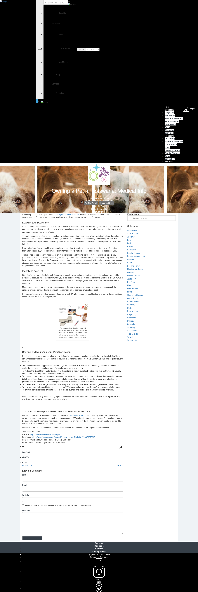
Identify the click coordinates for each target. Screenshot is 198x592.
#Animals (26, 451)
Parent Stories (133, 301)
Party (167, 127)
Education (170, 115)
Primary (130, 320)
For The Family (104, 198)
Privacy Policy (99, 551)
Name (25, 474)
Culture (130, 246)
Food (167, 147)
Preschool (131, 317)
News (129, 291)
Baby (167, 156)
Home (168, 107)
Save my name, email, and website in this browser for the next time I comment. (58, 505)
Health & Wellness (174, 118)
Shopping (169, 130)
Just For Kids (132, 278)
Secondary (131, 324)
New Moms (170, 124)
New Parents (132, 288)
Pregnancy (131, 314)
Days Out (169, 112)
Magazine (169, 136)
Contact (99, 549)
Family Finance (172, 153)
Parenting (170, 138)
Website (25, 495)
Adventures (132, 230)
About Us (169, 161)
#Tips (24, 462)
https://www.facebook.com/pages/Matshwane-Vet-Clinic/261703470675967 (63, 437)
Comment (26, 510)
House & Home (172, 150)
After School (132, 233)
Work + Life (132, 340)
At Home (131, 236)
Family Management (136, 256)
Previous (28, 465)
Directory (169, 110)
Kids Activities (172, 121)
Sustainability (132, 330)
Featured (131, 259)
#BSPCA (25, 457)
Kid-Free (131, 282)
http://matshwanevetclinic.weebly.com (46, 434)
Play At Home (133, 311)
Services (169, 133)
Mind (129, 285)
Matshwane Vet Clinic (78, 415)
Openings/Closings (135, 295)
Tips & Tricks (132, 333)
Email (24, 484)
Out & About (171, 144)
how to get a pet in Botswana (66, 214)
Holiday (130, 272)
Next (119, 465)
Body (129, 243)
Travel (130, 337)
